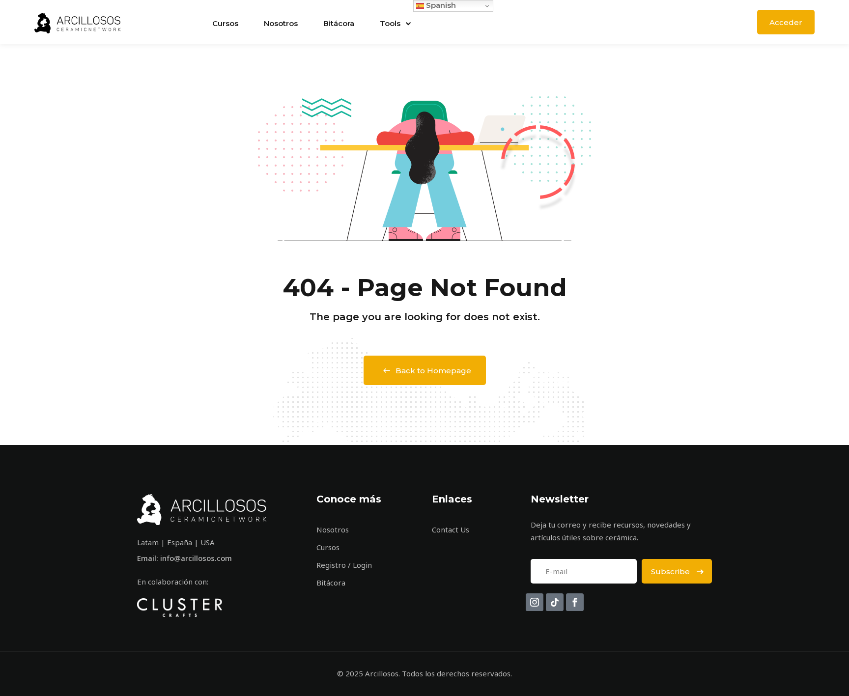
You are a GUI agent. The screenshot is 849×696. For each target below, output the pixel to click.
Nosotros (281, 23)
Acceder (785, 22)
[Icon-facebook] (575, 602)
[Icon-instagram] (534, 602)
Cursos (225, 23)
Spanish (440, 5)
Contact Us (450, 529)
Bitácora (338, 23)
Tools (390, 23)
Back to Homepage (433, 370)
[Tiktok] (555, 602)
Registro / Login (344, 565)
